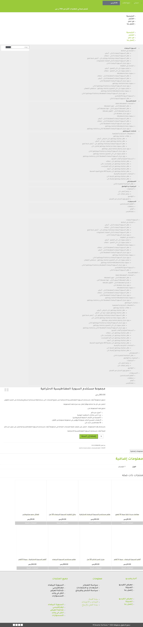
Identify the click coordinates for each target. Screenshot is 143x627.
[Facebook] (22, 625)
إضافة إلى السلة (88, 436)
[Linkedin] (14, 625)
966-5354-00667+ (14, 4)
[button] (105, 28)
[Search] (8, 47)
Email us (4, 4)
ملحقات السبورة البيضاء (85, 448)
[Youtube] (16, 625)
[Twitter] (19, 625)
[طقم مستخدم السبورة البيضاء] (5, 389)
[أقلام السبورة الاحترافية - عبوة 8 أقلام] (7, 389)
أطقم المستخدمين (95, 448)
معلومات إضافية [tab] (136, 451)
